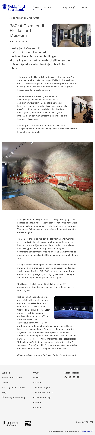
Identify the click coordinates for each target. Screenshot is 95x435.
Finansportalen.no (86, 431)
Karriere (37, 402)
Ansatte (37, 382)
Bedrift (47, 7)
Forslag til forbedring (15, 397)
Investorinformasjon (42, 397)
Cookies (6, 382)
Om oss (37, 377)
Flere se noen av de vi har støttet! (23, 18)
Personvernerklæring (12, 377)
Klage (4, 392)
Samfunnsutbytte (41, 387)
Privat (37, 7)
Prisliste (37, 407)
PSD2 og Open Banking (13, 387)
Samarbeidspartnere (43, 392)
